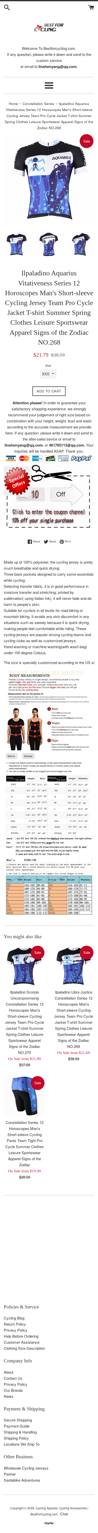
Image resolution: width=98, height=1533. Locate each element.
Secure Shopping (18, 1419)
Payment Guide (16, 1426)
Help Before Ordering (21, 1336)
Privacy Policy (15, 1330)
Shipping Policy (16, 1438)
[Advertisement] (49, 1252)
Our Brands (13, 1390)
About (8, 1372)
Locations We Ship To (21, 1444)
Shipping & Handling (20, 1432)
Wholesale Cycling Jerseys (26, 1468)
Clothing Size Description (24, 1348)
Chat (64, 1513)
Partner (10, 1474)
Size (48, 365)
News (8, 1396)
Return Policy (15, 1324)
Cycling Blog (14, 1318)
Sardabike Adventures (22, 1480)
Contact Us (13, 1378)
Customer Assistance (21, 1342)
